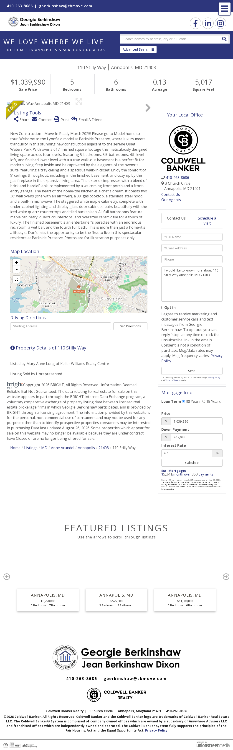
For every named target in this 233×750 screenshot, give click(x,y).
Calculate (192, 462)
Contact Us (170, 194)
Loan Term (171, 401)
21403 (104, 447)
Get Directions (130, 326)
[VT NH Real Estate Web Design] (213, 744)
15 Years (213, 401)
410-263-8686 (20, 5)
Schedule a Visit (207, 221)
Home (15, 447)
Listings (31, 447)
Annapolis (86, 447)
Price (165, 413)
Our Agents (171, 199)
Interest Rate (173, 445)
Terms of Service (172, 380)
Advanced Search (136, 49)
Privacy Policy (214, 377)
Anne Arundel (62, 447)
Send (191, 371)
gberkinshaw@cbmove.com (65, 5)
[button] (224, 39)
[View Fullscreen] (16, 279)
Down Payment (175, 429)
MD (44, 447)
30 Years (192, 401)
